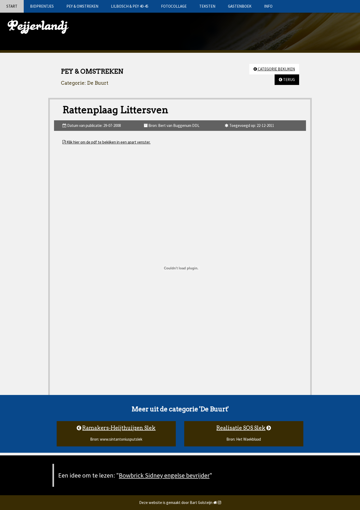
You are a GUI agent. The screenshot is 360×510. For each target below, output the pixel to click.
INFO (268, 6)
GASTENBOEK (239, 6)
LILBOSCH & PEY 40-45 (129, 6)
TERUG (288, 79)
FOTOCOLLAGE (174, 6)
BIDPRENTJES (42, 6)
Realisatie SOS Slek (240, 428)
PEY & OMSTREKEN (82, 6)
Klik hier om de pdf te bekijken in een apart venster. (108, 142)
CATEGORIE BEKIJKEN (276, 69)
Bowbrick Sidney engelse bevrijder (164, 475)
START (11, 6)
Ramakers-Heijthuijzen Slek (118, 428)
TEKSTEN (207, 6)
